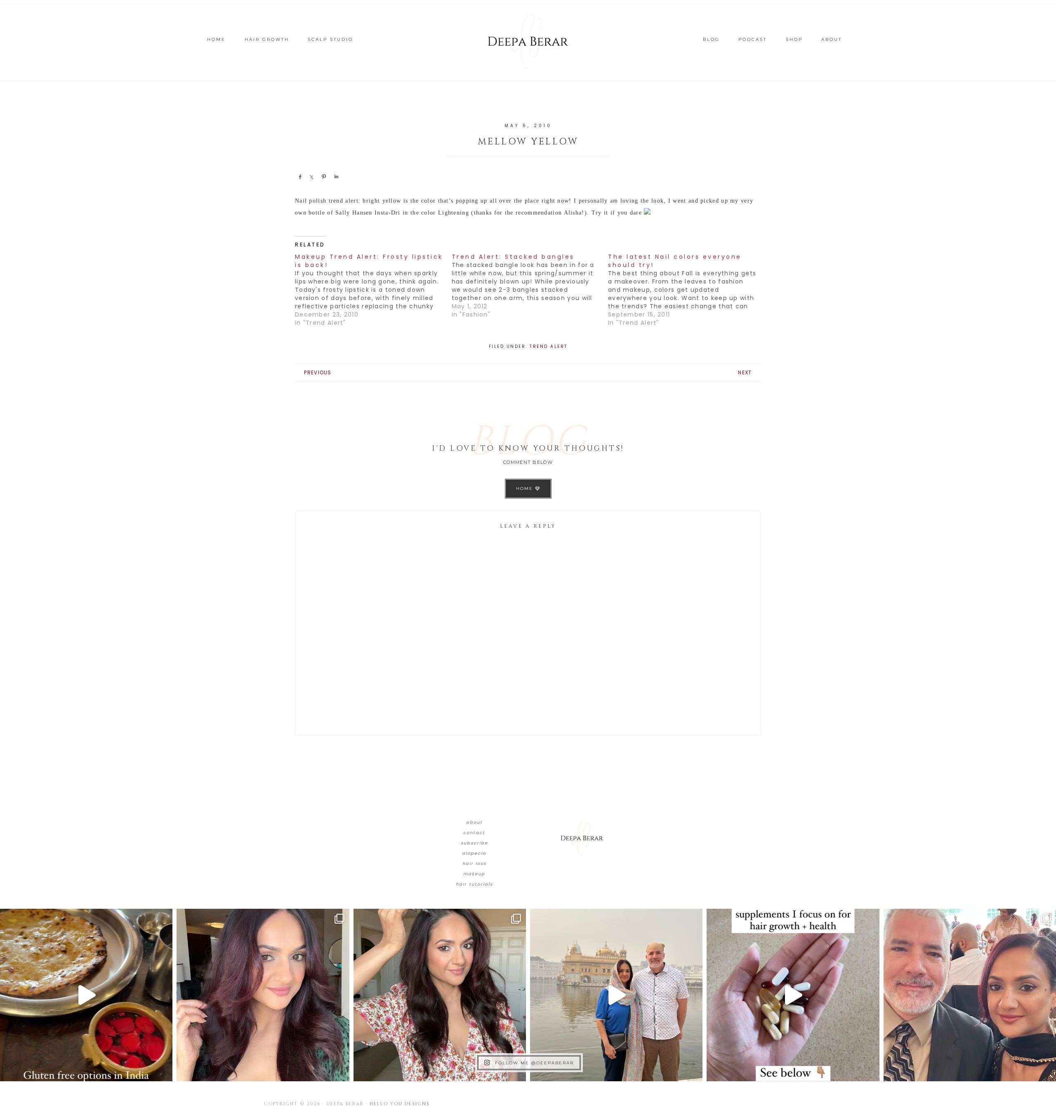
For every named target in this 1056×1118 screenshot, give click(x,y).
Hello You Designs (400, 1104)
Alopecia (474, 853)
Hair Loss (474, 863)
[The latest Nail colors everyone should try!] (686, 290)
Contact (474, 833)
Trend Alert (549, 346)
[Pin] (324, 177)
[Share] (300, 177)
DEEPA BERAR (528, 41)
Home (525, 488)
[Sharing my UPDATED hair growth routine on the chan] (440, 995)
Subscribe (474, 843)
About (474, 822)
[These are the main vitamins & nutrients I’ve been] (793, 995)
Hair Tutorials (474, 884)
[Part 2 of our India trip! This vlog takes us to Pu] (616, 995)
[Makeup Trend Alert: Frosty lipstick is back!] (373, 290)
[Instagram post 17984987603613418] (970, 995)
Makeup (474, 874)
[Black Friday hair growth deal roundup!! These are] (263, 995)
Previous (317, 372)
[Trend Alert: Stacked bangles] (530, 286)
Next (745, 372)
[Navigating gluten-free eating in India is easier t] (86, 995)
